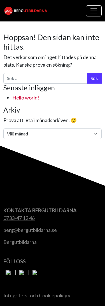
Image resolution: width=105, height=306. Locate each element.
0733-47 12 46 (19, 218)
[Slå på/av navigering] (94, 10)
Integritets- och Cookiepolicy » (36, 295)
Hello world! (25, 97)
